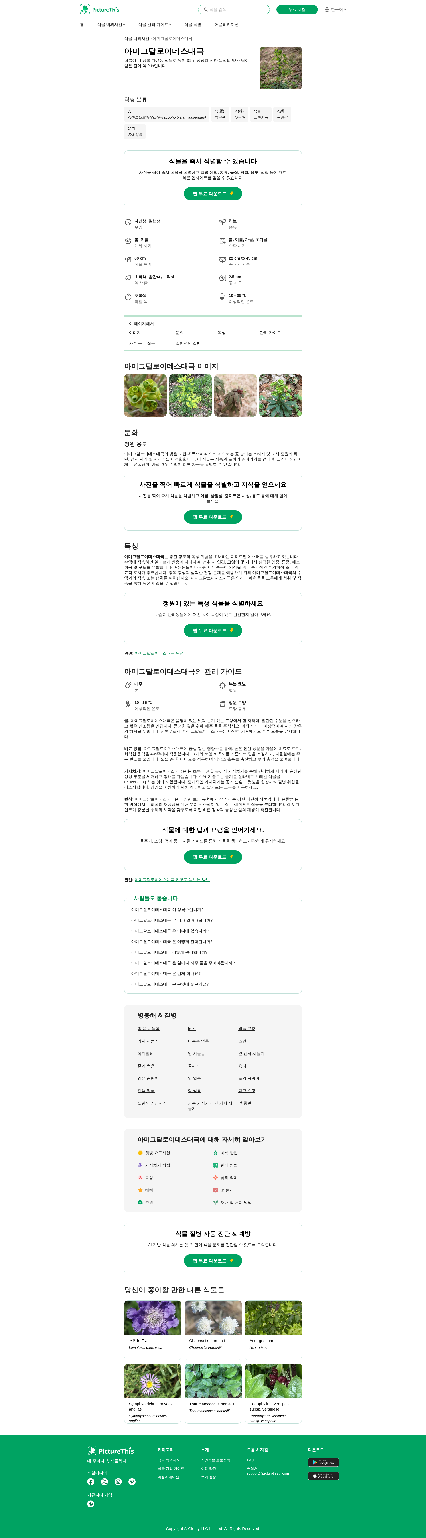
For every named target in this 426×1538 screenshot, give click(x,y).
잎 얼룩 (194, 1078)
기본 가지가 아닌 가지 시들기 (210, 1106)
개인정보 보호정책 (215, 1460)
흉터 (242, 1066)
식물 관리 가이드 (171, 1468)
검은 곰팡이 (148, 1078)
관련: (154, 653)
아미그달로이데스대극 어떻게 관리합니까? (169, 952)
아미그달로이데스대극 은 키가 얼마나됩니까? (172, 920)
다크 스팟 (246, 1091)
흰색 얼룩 (146, 1091)
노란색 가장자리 (152, 1103)
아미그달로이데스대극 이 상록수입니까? (167, 910)
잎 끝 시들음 (149, 1029)
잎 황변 (244, 1103)
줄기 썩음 (146, 1066)
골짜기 (194, 1066)
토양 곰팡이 (248, 1078)
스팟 (242, 1041)
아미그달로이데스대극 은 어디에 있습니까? (170, 931)
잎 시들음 (196, 1053)
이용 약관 (208, 1468)
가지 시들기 (148, 1041)
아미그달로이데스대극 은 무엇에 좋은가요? (170, 984)
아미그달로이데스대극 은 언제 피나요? (166, 973)
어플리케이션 (168, 1477)
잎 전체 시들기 (251, 1053)
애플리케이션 (227, 24)
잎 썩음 (194, 1091)
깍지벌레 (146, 1053)
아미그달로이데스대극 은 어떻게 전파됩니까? (172, 941)
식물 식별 (192, 24)
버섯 (192, 1029)
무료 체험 (297, 9)
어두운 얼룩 (198, 1041)
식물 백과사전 (136, 39)
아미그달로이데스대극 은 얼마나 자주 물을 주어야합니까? (183, 963)
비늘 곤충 (246, 1029)
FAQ (250, 1460)
